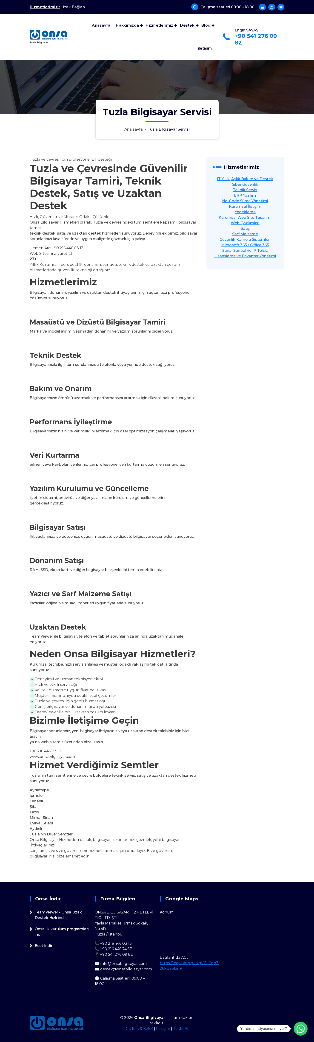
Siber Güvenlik (245, 184)
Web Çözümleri (245, 223)
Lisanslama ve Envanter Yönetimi (245, 256)
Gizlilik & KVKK (139, 1028)
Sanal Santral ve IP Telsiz (245, 250)
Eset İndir (43, 946)
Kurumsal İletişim (245, 206)
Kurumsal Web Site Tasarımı (245, 217)
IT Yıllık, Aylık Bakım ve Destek (245, 179)
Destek (187, 25)
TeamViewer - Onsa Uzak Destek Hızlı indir (58, 915)
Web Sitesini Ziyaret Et (51, 253)
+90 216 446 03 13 (45, 751)
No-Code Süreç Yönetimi (245, 201)
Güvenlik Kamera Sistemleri (245, 239)
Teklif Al (180, 1028)
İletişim (163, 1028)
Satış (245, 228)
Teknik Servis (245, 190)
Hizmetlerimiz (159, 25)
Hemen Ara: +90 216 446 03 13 (56, 248)
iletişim (205, 48)
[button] (301, 1029)
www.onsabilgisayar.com (52, 756)
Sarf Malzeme (245, 234)
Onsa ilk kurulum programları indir (62, 932)
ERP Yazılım (245, 195)
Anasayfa (101, 25)
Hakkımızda (127, 25)
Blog (205, 25)
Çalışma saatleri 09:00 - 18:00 (227, 7)
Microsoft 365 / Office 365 (245, 245)
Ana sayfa (133, 129)
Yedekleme (245, 212)
